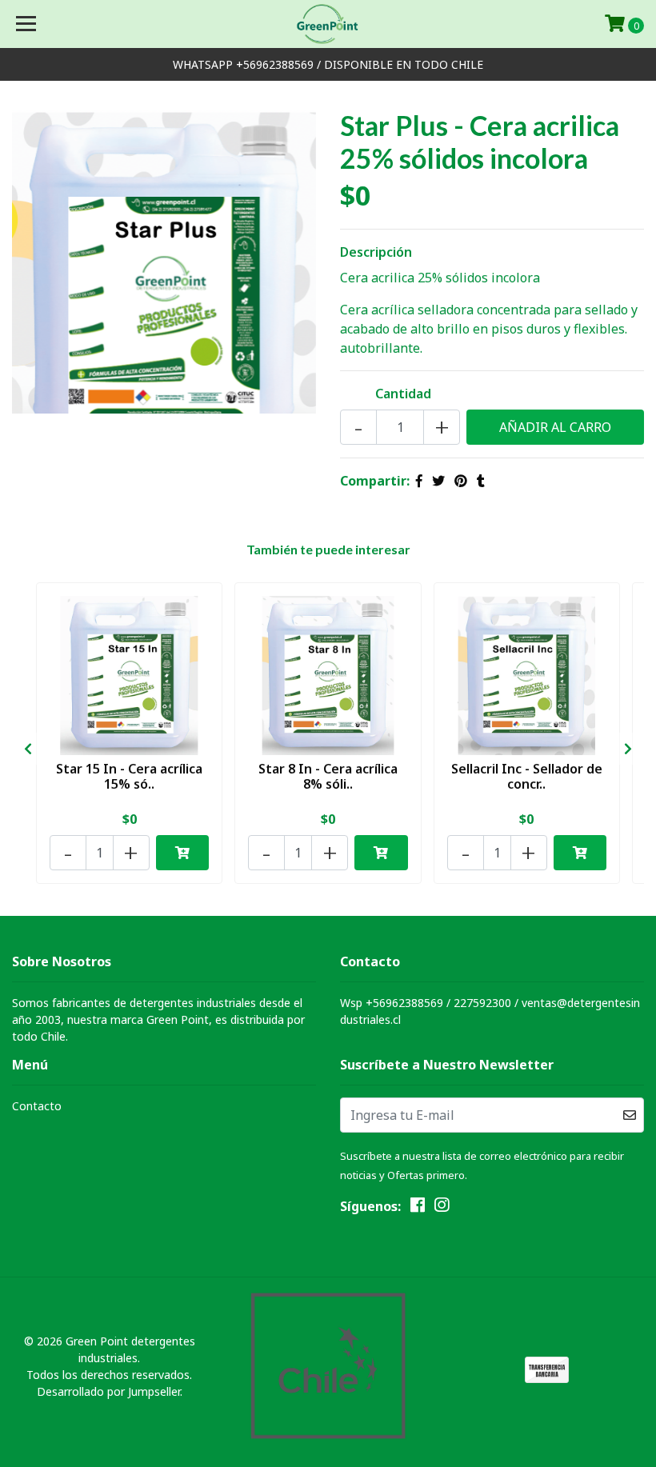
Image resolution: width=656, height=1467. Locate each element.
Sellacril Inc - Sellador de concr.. (526, 776)
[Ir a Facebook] (417, 1208)
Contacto (37, 1105)
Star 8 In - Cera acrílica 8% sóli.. (328, 776)
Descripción (376, 252)
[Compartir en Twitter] (438, 481)
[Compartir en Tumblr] (481, 481)
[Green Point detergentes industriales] (328, 24)
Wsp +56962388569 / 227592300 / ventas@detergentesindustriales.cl (490, 1011)
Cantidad (403, 393)
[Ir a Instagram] (441, 1208)
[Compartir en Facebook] (419, 481)
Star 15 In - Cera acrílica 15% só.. (129, 776)
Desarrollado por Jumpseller (108, 1391)
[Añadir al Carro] (182, 852)
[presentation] (28, 749)
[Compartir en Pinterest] (460, 481)
